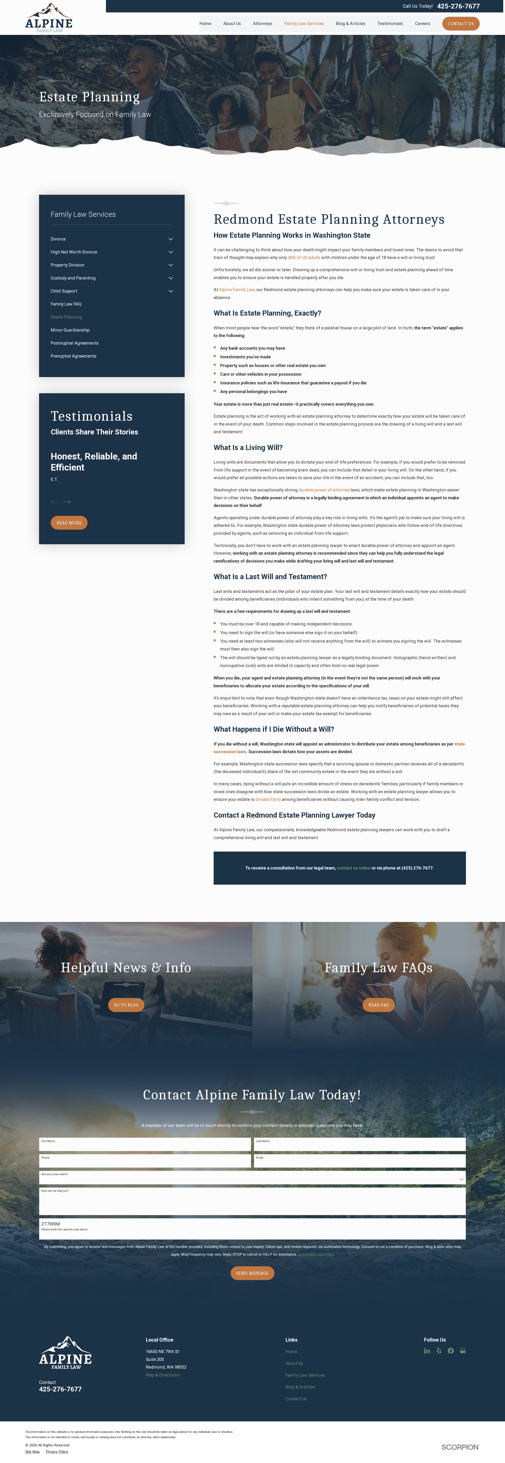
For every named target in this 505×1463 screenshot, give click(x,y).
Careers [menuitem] (422, 23)
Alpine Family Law (236, 289)
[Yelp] (439, 1351)
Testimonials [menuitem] (390, 23)
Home (291, 1351)
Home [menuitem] (205, 23)
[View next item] (67, 502)
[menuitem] (108, 239)
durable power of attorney (324, 489)
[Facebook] (451, 1351)
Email (259, 1157)
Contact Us (296, 1398)
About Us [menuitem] (232, 23)
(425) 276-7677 (417, 868)
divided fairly (268, 799)
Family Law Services (305, 1375)
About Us (294, 1363)
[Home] (48, 17)
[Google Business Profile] (463, 1351)
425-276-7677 (458, 6)
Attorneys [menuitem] (262, 23)
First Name (48, 1141)
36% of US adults (304, 257)
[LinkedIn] (427, 1351)
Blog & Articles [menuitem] (350, 23)
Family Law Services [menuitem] (304, 23)
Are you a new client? (54, 1174)
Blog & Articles (300, 1387)
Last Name (263, 1141)
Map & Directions (163, 1375)
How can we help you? (55, 1190)
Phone (45, 1157)
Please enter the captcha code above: (64, 1229)
